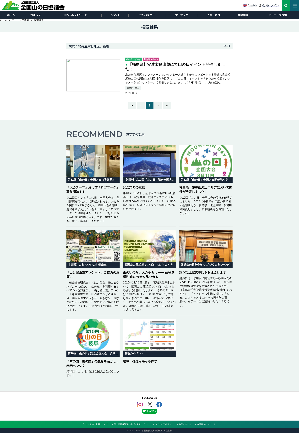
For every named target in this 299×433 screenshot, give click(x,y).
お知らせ (35, 14)
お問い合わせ (185, 424)
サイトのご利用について (96, 424)
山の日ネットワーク (75, 14)
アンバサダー (147, 14)
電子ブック (181, 14)
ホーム (11, 14)
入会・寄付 (213, 14)
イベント (115, 14)
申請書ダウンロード (206, 424)
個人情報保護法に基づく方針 (127, 424)
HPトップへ (149, 411)
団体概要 (243, 14)
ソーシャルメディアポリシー (159, 424)
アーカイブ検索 (278, 14)
